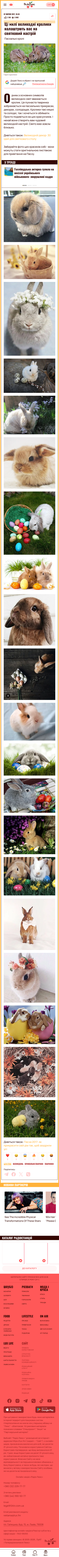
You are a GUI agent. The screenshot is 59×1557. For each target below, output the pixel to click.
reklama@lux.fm (12, 1515)
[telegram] (6, 1174)
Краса (42, 1294)
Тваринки (49, 1164)
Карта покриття (10, 1360)
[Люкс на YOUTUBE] (11, 4)
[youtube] (49, 1400)
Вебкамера (8, 1356)
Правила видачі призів (28, 1380)
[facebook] (13, 1174)
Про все (25, 1321)
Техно (24, 1329)
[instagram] (17, 1400)
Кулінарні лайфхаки (7, 1330)
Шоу (5, 1300)
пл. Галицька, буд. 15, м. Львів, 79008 (23, 1524)
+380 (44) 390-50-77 (15, 1496)
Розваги (7, 1164)
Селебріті (7, 1296)
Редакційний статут (27, 1367)
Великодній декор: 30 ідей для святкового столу (27, 137)
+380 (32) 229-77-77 (14, 1486)
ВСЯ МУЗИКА (44, 1321)
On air (44, 1316)
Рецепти (7, 1321)
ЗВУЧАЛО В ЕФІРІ (46, 1329)
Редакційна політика (26, 1373)
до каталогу (29, 1268)
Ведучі (6, 1348)
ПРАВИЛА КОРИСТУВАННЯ (28, 1349)
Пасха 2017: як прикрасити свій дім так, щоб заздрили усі (28, 1145)
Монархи (7, 1291)
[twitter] (20, 1174)
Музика (7, 1308)
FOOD (7, 1316)
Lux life (8, 1343)
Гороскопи (26, 1300)
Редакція (25, 1393)
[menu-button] (5, 4)
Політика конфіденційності (29, 1361)
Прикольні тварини (34, 1164)
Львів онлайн (9, 1364)
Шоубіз (8, 1286)
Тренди (43, 1303)
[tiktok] (41, 1400)
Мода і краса (44, 1288)
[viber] (28, 1174)
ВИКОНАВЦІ (44, 1325)
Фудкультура (9, 1335)
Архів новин (26, 1389)
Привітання (26, 1325)
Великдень (18, 1164)
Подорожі (26, 1333)
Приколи (25, 1291)
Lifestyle (27, 1316)
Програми (8, 1352)
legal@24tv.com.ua (14, 1505)
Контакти (26, 1385)
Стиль (42, 1298)
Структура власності (26, 1355)
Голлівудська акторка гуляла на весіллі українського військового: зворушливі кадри (34, 173)
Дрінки (6, 1325)
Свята (24, 1304)
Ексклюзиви (9, 1304)
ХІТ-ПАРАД (44, 1333)
